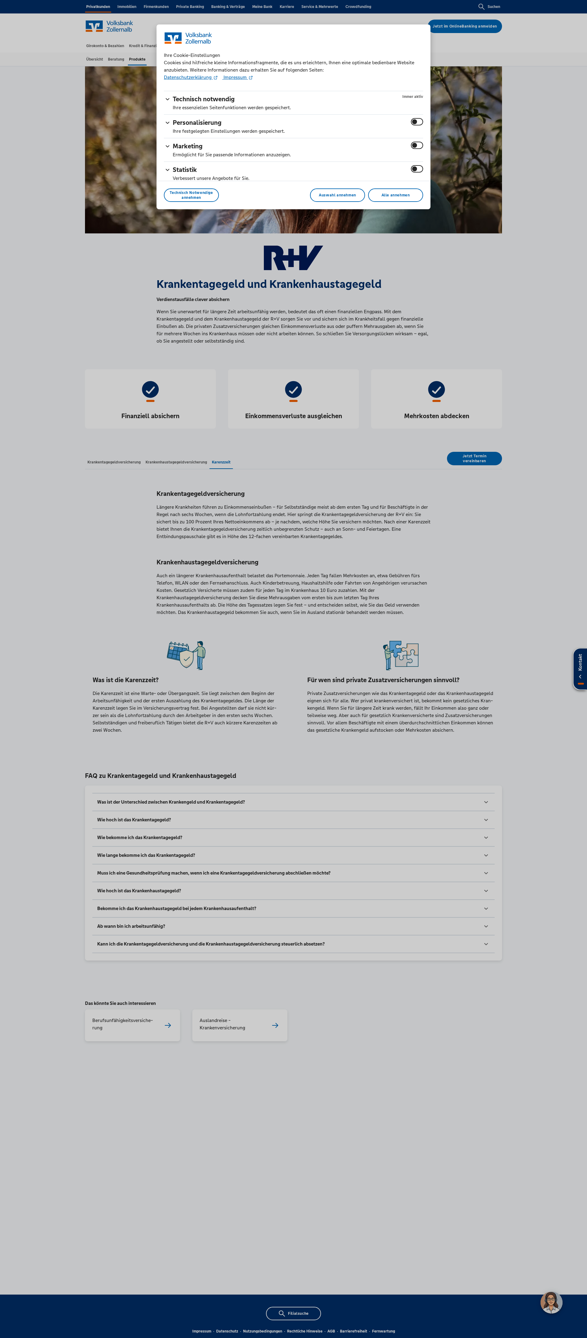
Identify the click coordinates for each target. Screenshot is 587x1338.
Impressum (235, 77)
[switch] (417, 121)
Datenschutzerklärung (188, 77)
